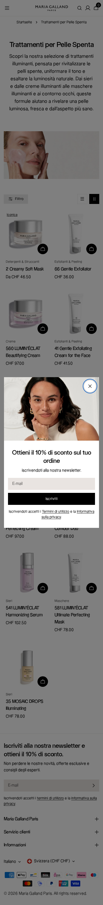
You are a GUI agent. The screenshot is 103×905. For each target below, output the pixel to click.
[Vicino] (90, 386)
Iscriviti (52, 499)
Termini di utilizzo (55, 511)
